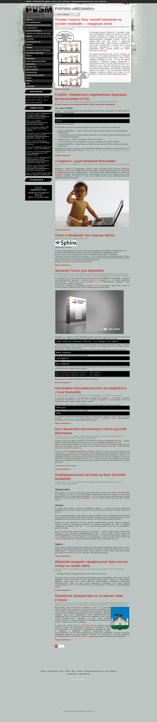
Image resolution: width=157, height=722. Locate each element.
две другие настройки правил (78, 453)
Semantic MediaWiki (88, 482)
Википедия (105, 164)
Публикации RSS (72, 674)
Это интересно (31, 28)
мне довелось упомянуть (80, 607)
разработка (30, 58)
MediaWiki (58, 174)
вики (107, 274)
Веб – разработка (100, 1)
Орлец (62, 611)
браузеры (93, 102)
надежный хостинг (38, 188)
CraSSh (75, 102)
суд (127, 603)
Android (47, 1)
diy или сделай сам (33, 42)
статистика (125, 164)
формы (66, 275)
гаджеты (29, 44)
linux (28, 83)
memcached (82, 164)
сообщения (96, 395)
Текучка (29, 36)
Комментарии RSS (84, 674)
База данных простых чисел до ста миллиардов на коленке (38, 142)
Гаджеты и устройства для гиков (38, 33)
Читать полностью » (63, 89)
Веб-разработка (32, 69)
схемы (61, 275)
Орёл (115, 603)
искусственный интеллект (36, 61)
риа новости (122, 603)
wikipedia (82, 436)
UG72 (57, 446)
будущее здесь (31, 67)
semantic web (90, 274)
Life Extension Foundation (107, 444)
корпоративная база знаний (100, 27)
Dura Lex (75, 603)
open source (31, 64)
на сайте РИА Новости (87, 625)
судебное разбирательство (63, 605)
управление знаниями (67, 29)
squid (88, 164)
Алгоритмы (30, 86)
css (79, 102)
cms (73, 27)
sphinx (81, 238)
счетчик (102, 436)
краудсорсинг (114, 27)
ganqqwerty (86, 498)
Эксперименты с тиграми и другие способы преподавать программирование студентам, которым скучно (39, 116)
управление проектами (34, 53)
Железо (29, 81)
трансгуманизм (110, 436)
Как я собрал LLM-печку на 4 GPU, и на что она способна (37, 128)
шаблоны (72, 275)
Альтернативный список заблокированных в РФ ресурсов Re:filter (38, 153)
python (28, 56)
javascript (30, 39)
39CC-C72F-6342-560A (34, 103)
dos (82, 102)
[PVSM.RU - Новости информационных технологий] (38, 10)
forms (77, 274)
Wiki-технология (96, 164)
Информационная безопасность (82, 1)
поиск (86, 238)
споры (75, 446)
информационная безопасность (38, 25)
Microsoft (66, 1)
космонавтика (31, 72)
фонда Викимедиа (120, 74)
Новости (29, 19)
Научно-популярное (33, 31)
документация (86, 27)
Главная (29, 1)
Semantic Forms (93, 285)
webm (89, 569)
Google (54, 1)
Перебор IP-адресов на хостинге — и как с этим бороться (38, 147)
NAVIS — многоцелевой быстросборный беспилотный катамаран (37, 122)
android (29, 47)
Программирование (33, 22)
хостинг (57, 166)
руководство (114, 274)
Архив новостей (38, 1)
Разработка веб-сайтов (35, 75)
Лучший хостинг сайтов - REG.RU (37, 97)
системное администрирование (38, 50)
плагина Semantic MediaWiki (98, 278)
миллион (96, 436)
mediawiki (78, 27)
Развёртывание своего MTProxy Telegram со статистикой (39, 173)
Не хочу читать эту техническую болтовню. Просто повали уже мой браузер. (85, 104)
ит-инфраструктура (115, 164)
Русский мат (82, 636)
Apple (60, 1)
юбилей (118, 436)
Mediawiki (126, 56)
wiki (80, 395)
